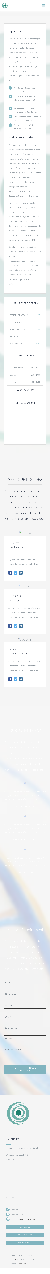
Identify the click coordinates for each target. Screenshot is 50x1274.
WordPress (22, 1263)
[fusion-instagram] (21, 573)
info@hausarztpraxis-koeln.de (23, 1219)
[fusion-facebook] (10, 573)
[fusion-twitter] (15, 573)
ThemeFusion (14, 1259)
